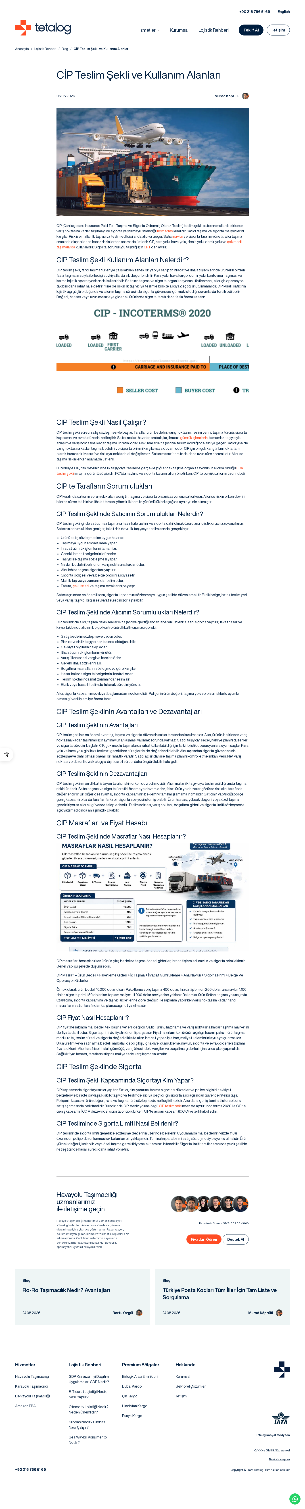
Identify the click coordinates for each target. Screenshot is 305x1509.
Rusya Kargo (132, 1415)
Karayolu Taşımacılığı (31, 1386)
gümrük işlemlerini (194, 437)
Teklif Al (251, 30)
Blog (65, 48)
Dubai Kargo (132, 1386)
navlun (178, 236)
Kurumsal (179, 30)
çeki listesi (81, 586)
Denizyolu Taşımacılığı (32, 1396)
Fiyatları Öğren (204, 1239)
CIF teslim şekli (170, 1106)
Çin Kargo (130, 1396)
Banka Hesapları (279, 1459)
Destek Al (235, 1239)
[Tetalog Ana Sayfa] (282, 1369)
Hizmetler (146, 30)
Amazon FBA (25, 1406)
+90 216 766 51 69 (254, 11)
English (284, 11)
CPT (147, 247)
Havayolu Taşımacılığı (32, 1376)
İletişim (278, 30)
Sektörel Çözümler (191, 1386)
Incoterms (165, 231)
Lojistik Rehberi (213, 30)
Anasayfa (22, 48)
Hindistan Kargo (134, 1406)
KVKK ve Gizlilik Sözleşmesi (272, 1450)
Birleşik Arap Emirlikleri (140, 1376)
